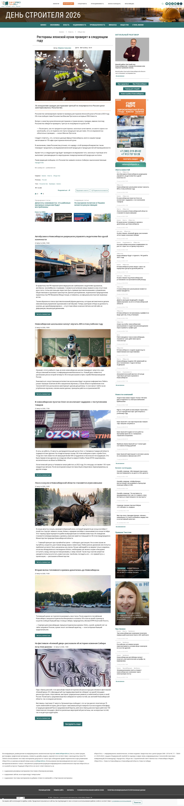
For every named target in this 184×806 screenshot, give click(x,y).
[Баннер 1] (44, 217)
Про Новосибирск (140, 84)
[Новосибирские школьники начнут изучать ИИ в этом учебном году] (73, 348)
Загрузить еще (73, 724)
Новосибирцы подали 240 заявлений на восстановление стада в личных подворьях (131, 363)
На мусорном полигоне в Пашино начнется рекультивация (89, 204)
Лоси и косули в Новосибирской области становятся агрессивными (68, 483)
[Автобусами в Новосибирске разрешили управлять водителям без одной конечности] (73, 264)
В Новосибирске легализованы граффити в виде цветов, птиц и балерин (133, 314)
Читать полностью (43, 314)
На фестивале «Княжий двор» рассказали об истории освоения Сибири (70, 643)
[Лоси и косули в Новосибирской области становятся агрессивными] (73, 507)
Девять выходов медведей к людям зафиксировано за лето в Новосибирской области (132, 302)
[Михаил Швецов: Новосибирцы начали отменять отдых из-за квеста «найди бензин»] (132, 556)
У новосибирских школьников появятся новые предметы (131, 290)
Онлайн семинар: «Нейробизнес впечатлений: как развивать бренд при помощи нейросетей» (131, 483)
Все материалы (120, 76)
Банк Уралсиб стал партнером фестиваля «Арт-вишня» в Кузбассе (132, 422)
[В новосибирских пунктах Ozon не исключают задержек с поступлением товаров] (73, 429)
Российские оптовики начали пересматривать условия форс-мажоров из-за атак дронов (132, 646)
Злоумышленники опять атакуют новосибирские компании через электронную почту (129, 672)
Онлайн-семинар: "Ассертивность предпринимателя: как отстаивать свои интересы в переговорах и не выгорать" (132, 495)
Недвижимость (127, 242)
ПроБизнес (132, 631)
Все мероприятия (120, 526)
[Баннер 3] (82, 217)
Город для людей (132, 89)
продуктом (39, 163)
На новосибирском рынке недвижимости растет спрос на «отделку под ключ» (132, 245)
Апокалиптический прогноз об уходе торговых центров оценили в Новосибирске (130, 376)
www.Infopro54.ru (62, 753)
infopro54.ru (40, 761)
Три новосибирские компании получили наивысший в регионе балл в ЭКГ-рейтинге (133, 634)
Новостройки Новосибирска (132, 94)
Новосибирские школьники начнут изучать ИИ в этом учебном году (69, 324)
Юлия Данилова (46, 647)
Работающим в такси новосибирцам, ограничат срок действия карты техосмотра (131, 339)
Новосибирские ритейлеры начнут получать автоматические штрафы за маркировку (131, 659)
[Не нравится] (41, 194)
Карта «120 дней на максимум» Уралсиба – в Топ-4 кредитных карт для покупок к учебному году (132, 411)
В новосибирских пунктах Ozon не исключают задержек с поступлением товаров (131, 200)
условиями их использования (121, 801)
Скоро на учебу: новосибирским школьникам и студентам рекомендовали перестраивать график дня (132, 326)
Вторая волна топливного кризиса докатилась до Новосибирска (67, 570)
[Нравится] (36, 194)
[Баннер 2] (63, 217)
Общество (81, 32)
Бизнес (61, 32)
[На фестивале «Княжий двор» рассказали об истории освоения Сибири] (73, 668)
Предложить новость (82, 190)
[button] (162, 4)
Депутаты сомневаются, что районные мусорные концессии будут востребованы (52, 205)
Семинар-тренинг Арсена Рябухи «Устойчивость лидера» (129, 506)
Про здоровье (123, 84)
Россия (44, 180)
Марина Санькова (64, 48)
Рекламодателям (175, 6)
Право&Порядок (127, 668)
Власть (70, 32)
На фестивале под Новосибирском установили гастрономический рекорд (131, 278)
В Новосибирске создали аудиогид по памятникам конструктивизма (131, 351)
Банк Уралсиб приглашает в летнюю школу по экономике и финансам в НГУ (133, 455)
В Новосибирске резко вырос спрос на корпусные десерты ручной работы (131, 267)
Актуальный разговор (127, 35)
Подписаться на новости (100, 190)
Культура (119, 231)
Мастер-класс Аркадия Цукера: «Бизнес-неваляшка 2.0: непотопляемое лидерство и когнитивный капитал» (132, 517)
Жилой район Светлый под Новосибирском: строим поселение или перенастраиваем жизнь (130, 66)
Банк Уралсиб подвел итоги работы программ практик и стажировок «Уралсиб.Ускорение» (130, 433)
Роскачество (43, 184)
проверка (52, 184)
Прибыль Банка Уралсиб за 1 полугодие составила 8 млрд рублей (131, 445)
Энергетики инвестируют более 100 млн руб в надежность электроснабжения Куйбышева (132, 399)
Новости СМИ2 (40, 212)
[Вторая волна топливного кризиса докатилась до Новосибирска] (73, 594)
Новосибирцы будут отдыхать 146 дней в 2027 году (132, 256)
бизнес (58, 184)
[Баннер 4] (102, 217)
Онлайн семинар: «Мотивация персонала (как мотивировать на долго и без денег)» (132, 472)
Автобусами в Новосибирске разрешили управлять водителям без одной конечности (132, 176)
